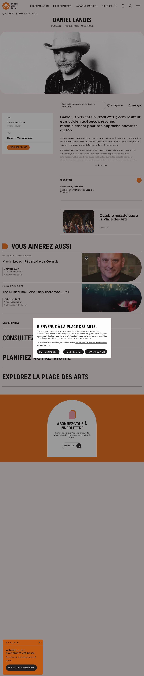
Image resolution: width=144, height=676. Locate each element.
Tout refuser (73, 352)
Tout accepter (96, 352)
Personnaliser (48, 352)
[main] (72, 338)
